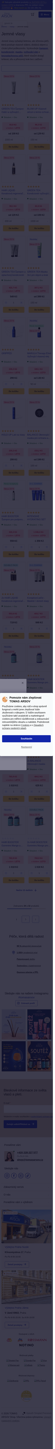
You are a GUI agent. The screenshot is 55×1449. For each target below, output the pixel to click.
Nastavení (26, 747)
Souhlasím (26, 738)
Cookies (25, 725)
